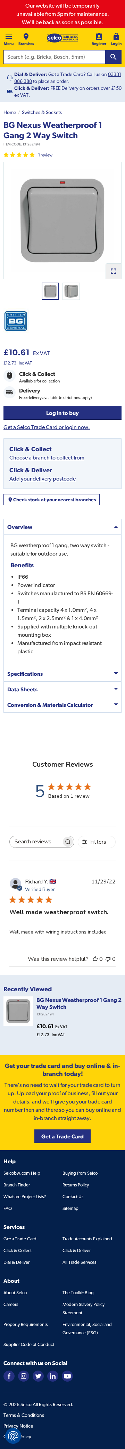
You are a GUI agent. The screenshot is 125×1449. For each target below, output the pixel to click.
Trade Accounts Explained (87, 1238)
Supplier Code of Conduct (28, 1344)
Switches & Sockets (42, 112)
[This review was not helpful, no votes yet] (108, 959)
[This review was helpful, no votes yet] (95, 959)
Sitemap (70, 1208)
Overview (19, 527)
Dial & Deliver (16, 1262)
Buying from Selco (80, 1173)
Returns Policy (75, 1184)
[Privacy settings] (13, 1436)
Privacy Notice (18, 1426)
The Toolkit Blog (78, 1292)
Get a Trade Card (19, 1238)
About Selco (15, 1292)
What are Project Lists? (24, 1196)
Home (9, 112)
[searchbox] (35, 841)
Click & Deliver (76, 1250)
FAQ (7, 1208)
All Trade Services (79, 1262)
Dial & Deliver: (30, 74)
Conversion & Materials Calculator (50, 705)
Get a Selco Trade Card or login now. (46, 427)
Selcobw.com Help (21, 1173)
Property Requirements (25, 1324)
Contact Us (72, 1196)
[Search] (114, 57)
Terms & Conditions (23, 1415)
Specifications (25, 674)
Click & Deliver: (31, 88)
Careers (10, 1304)
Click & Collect (17, 1250)
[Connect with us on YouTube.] (67, 1375)
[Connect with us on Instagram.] (23, 1375)
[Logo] (62, 38)
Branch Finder (16, 1184)
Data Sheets (22, 689)
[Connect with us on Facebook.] (9, 1375)
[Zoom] (113, 271)
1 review (45, 155)
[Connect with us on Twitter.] (38, 1375)
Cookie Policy (17, 1436)
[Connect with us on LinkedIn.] (52, 1375)
